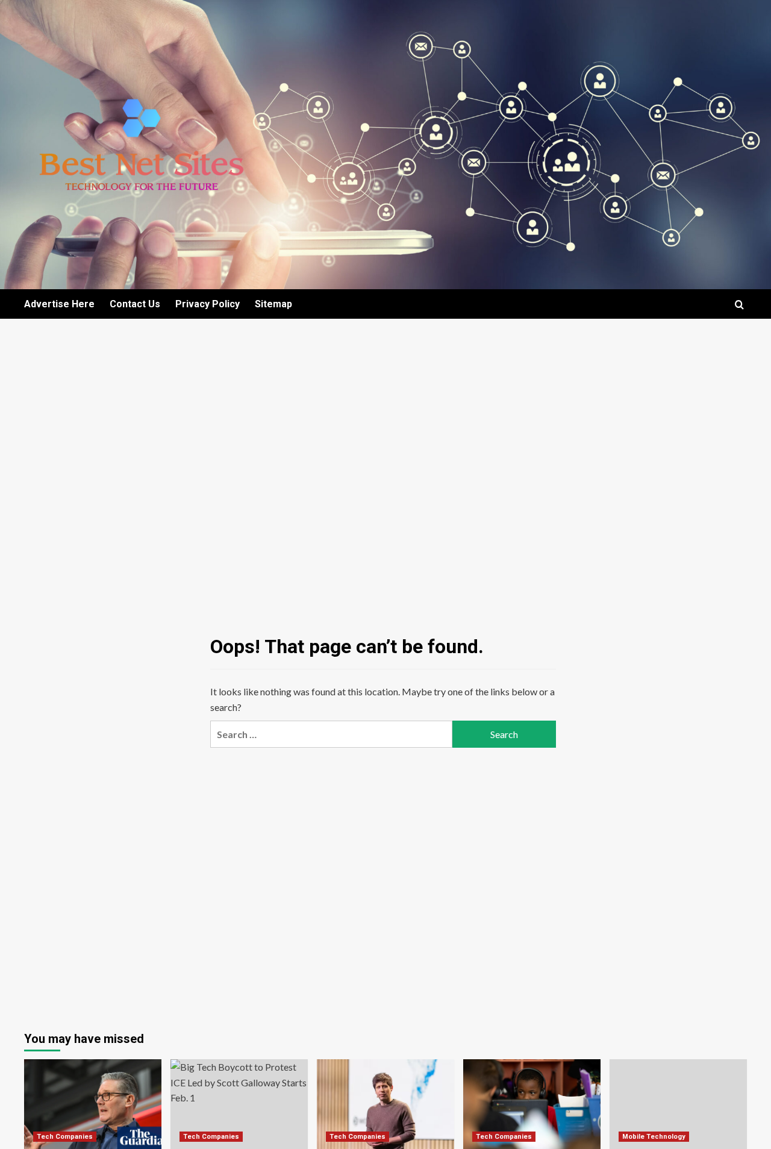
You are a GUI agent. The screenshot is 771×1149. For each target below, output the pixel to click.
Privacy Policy (207, 304)
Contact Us (135, 304)
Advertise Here (59, 304)
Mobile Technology (653, 1137)
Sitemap (273, 304)
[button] (739, 304)
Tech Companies (65, 1137)
